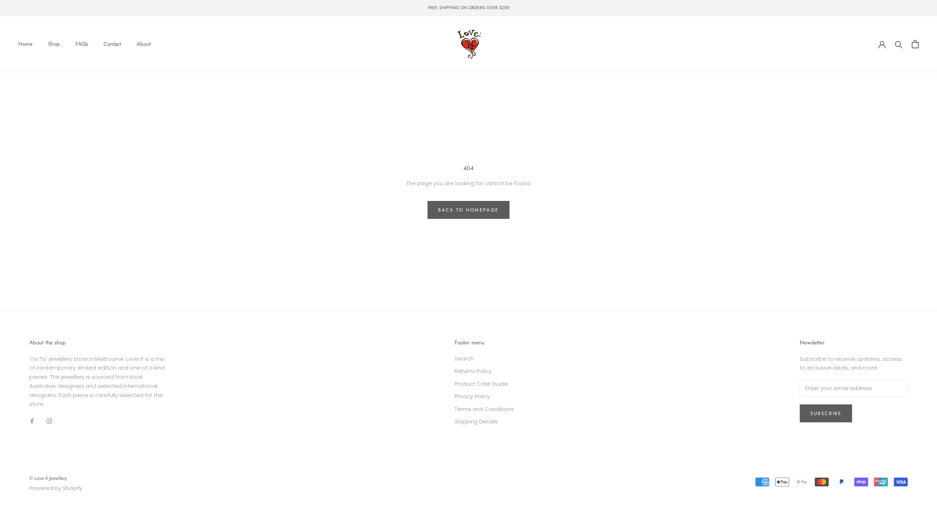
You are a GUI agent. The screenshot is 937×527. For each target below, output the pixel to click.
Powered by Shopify (55, 488)
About (144, 44)
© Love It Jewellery (48, 478)
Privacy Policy (472, 396)
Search (464, 358)
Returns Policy (473, 371)
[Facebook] (32, 420)
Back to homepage (468, 209)
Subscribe (825, 413)
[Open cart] (915, 44)
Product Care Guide (481, 384)
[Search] (899, 44)
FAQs (81, 44)
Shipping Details (476, 421)
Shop (54, 44)
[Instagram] (49, 420)
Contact (112, 44)
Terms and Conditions (484, 409)
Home (25, 44)
